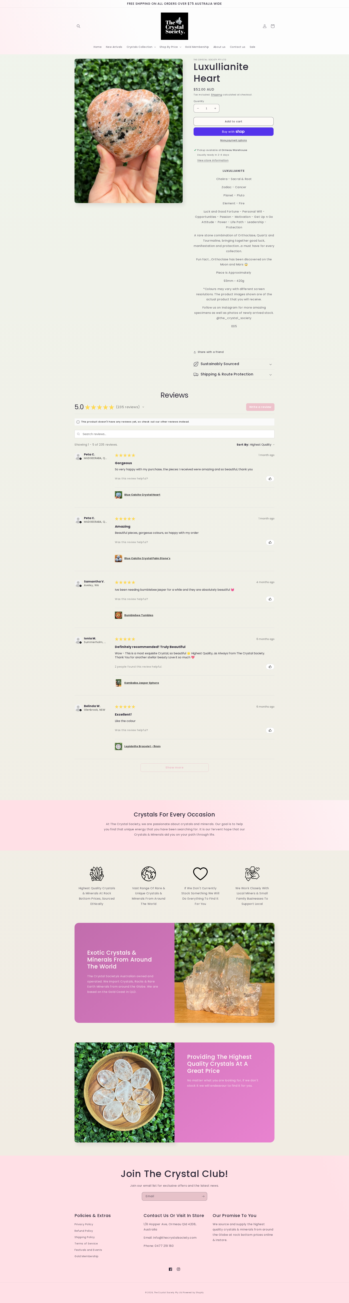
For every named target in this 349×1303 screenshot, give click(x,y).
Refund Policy (84, 1231)
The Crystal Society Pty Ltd (168, 1292)
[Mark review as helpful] (270, 479)
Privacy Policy (84, 1224)
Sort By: (243, 445)
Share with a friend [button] (211, 352)
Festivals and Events (88, 1250)
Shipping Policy (85, 1237)
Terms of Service (86, 1243)
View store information (212, 160)
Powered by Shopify (193, 1292)
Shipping (216, 94)
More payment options (233, 140)
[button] (79, 26)
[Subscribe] (203, 1196)
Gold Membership (87, 1256)
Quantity (199, 101)
